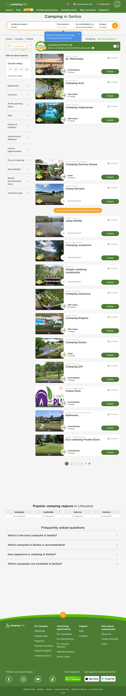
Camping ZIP (74, 366)
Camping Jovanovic (79, 245)
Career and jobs (110, 639)
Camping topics (69, 10)
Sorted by (90, 39)
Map (18, 10)
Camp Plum (73, 390)
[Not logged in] (117, 4)
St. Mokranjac (75, 58)
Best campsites (88, 10)
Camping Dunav (76, 342)
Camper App (41, 636)
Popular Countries (43, 645)
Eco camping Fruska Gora (83, 439)
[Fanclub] (28, 9)
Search (9, 10)
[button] (32, 25)
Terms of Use (29, 689)
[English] (68, 4)
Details (110, 71)
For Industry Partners (63, 645)
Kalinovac (72, 415)
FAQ (81, 631)
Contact (83, 636)
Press (104, 643)
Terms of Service (79, 689)
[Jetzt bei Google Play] (108, 679)
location (114, 58)
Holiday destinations (47, 10)
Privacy (49, 689)
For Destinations (65, 639)
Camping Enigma (77, 317)
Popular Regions (42, 650)
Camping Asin (75, 83)
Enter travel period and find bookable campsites (77, 210)
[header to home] (16, 4)
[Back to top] (63, 615)
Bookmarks (104, 4)
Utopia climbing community (76, 271)
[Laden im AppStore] (92, 679)
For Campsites (64, 634)
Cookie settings (62, 689)
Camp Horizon (75, 188)
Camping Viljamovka (79, 107)
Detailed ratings (15, 76)
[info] (93, 48)
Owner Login (63, 656)
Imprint (40, 689)
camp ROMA (74, 220)
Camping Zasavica (78, 293)
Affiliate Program (66, 651)
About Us (106, 634)
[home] (15, 625)
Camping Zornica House (81, 164)
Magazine (104, 10)
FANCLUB (39, 631)
